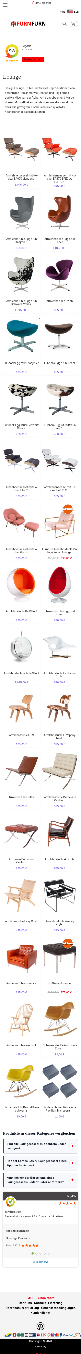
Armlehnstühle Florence (21, 983)
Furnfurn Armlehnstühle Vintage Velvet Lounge (60, 551)
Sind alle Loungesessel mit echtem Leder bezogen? (36, 1146)
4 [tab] (44, 1253)
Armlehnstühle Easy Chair (21, 921)
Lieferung (55, 1303)
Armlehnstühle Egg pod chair (60, 613)
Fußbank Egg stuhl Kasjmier (21, 363)
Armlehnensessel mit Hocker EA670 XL (60, 489)
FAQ (30, 1298)
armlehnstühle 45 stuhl (59, 859)
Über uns (25, 1303)
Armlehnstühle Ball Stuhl (21, 611)
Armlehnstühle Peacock (21, 1045)
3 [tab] (40, 1253)
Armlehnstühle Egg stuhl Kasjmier (21, 240)
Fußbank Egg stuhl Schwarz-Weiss (22, 426)
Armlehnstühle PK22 (21, 797)
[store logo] (28, 24)
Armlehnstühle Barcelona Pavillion (60, 799)
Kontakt (40, 1303)
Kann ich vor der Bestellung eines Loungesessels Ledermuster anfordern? (35, 1180)
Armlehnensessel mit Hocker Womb (22, 551)
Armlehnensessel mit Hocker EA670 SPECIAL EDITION (60, 178)
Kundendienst (40, 1313)
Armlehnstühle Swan (59, 301)
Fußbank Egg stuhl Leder (59, 363)
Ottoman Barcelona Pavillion (21, 861)
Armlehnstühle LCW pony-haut (60, 737)
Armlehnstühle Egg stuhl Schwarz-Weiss (21, 302)
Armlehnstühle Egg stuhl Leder (59, 240)
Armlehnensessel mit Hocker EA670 (22, 489)
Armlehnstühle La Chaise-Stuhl (60, 675)
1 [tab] (32, 1253)
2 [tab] (36, 1253)
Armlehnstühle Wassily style (60, 923)
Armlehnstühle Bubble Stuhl (21, 673)
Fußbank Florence (60, 983)
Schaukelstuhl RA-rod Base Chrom (60, 1047)
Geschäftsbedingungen (58, 1308)
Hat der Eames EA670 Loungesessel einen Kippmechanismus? (36, 1163)
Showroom (46, 1298)
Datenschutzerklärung (22, 1308)
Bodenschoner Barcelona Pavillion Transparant (60, 1109)
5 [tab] (48, 1253)
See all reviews (40, 1262)
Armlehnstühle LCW (21, 735)
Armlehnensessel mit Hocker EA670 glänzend (22, 177)
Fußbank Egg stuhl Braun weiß (60, 426)
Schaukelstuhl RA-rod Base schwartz (22, 1109)
